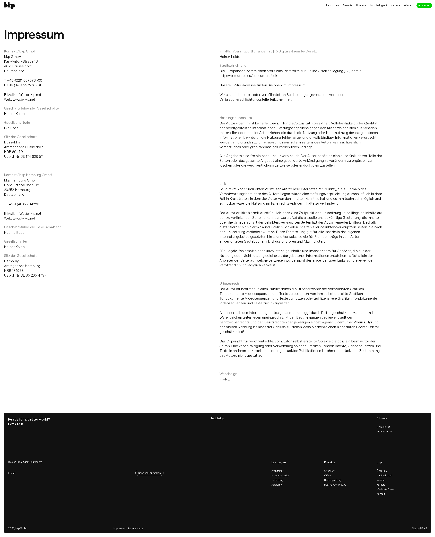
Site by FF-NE (419, 528)
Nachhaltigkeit (378, 5)
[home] (43, 5)
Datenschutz (135, 528)
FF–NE (225, 379)
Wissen (408, 5)
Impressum (120, 528)
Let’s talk (15, 424)
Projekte (347, 5)
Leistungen (332, 5)
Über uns (361, 5)
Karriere (395, 5)
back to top (217, 418)
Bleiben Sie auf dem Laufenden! (25, 461)
